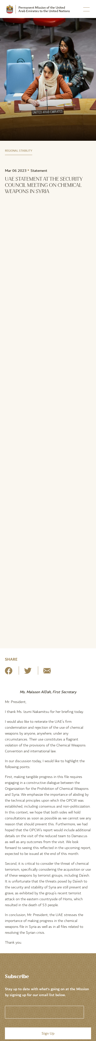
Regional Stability (18, 150)
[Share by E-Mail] (47, 672)
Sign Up (48, 1033)
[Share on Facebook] (8, 672)
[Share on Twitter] (28, 672)
